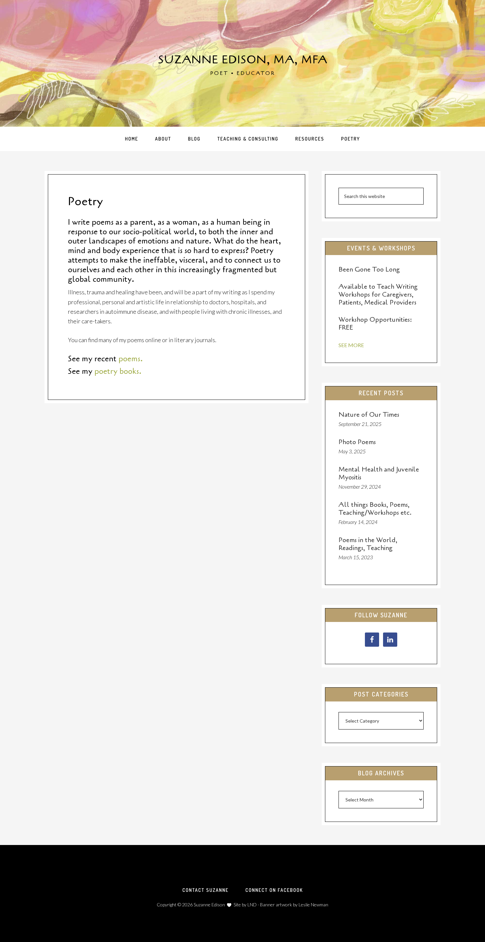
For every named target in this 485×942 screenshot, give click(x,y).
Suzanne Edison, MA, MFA (242, 59)
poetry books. (118, 371)
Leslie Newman (313, 904)
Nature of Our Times (369, 414)
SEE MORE (351, 345)
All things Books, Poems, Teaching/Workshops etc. (375, 508)
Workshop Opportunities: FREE (375, 323)
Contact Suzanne (205, 890)
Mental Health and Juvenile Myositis (379, 473)
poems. (130, 358)
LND (252, 904)
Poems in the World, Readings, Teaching (368, 544)
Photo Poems (357, 442)
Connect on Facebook (274, 890)
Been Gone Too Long (369, 269)
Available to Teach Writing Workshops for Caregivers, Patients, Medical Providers (378, 294)
